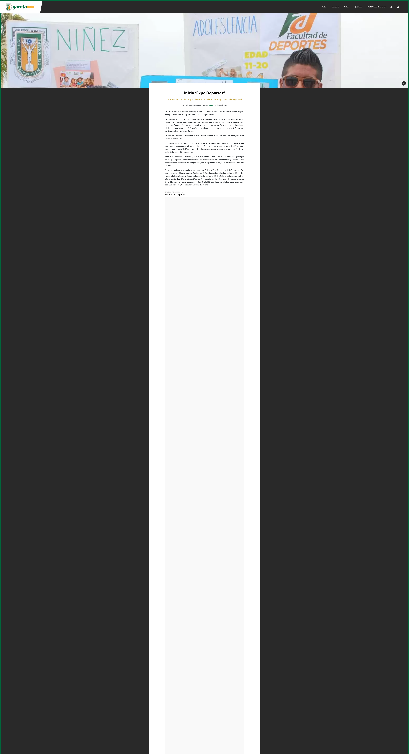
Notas (324, 7)
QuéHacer (358, 7)
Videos (346, 7)
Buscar (398, 7)
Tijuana (211, 105)
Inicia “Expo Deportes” (175, 195)
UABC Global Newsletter (376, 7)
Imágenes (335, 7)
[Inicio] (20, 7)
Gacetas (391, 7)
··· (404, 7)
